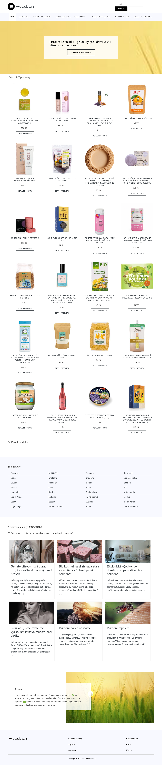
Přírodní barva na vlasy (74, 628)
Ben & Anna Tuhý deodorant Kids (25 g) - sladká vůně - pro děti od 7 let (137, 240)
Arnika (14, 487)
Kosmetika (23, 17)
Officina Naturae (131, 507)
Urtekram (52, 478)
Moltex (127, 497)
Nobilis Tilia (53, 473)
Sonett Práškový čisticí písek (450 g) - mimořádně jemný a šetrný (100, 240)
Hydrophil (15, 492)
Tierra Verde (129, 502)
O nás (129, 744)
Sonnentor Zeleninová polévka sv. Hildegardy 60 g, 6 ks (137, 298)
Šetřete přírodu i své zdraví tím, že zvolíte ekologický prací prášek (31, 570)
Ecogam (90, 473)
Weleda (89, 502)
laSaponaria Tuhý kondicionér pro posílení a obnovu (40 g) (24, 120)
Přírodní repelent (118, 628)
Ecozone (15, 473)
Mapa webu (73, 750)
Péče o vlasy (80, 17)
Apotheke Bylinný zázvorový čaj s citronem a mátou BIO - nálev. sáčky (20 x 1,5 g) (99, 298)
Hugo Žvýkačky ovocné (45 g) (137, 118)
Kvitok (89, 487)
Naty (50, 487)
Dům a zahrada (62, 17)
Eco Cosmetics (130, 478)
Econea (127, 483)
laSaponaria (129, 492)
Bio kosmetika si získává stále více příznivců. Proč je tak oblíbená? (79, 570)
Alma (88, 507)
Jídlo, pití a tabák (142, 17)
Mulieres (52, 497)
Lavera (14, 483)
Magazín (71, 744)
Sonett (89, 483)
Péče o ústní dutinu (101, 17)
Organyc (90, 478)
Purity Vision (91, 492)
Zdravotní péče (122, 17)
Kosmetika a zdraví (42, 17)
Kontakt (129, 750)
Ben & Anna (16, 497)
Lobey (13, 502)
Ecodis (51, 502)
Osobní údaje (132, 739)
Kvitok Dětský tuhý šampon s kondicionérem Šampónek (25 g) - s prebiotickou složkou (137, 180)
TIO (125, 487)
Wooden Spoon (55, 507)
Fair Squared (92, 497)
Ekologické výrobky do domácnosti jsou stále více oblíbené (124, 570)
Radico (51, 492)
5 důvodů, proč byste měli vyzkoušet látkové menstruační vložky (31, 631)
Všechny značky (75, 739)
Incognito (52, 483)
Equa (13, 478)
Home (12, 17)
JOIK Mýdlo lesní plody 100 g (25, 238)
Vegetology (16, 507)
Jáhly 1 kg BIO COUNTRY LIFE (99, 355)
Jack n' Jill (128, 473)
